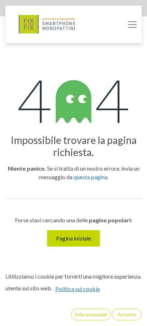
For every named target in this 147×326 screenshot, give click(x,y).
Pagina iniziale (73, 238)
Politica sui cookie (77, 288)
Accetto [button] (127, 314)
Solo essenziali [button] (91, 314)
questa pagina (90, 177)
